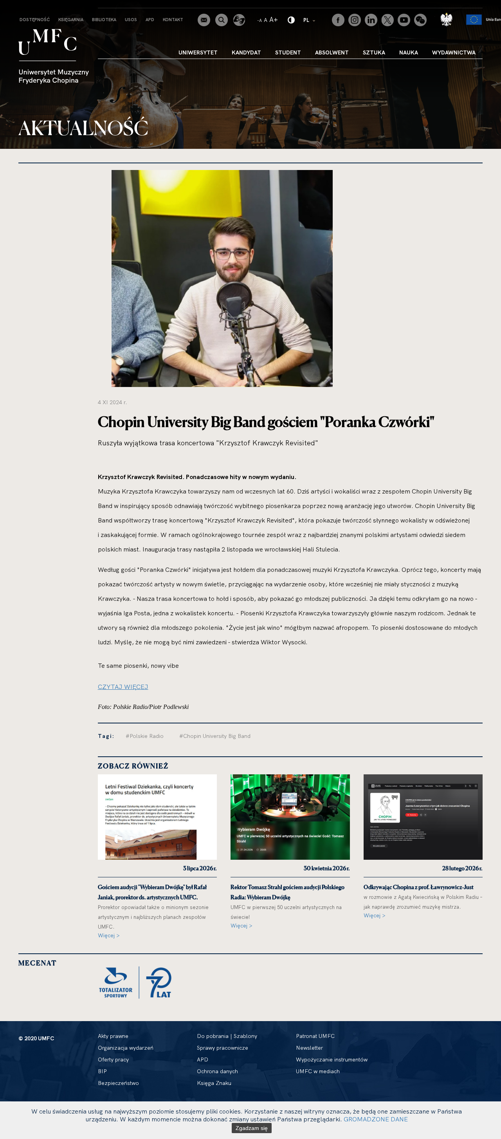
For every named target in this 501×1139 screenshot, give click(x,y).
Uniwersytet (198, 52)
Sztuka (374, 52)
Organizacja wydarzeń (125, 1047)
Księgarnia (70, 19)
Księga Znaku (214, 1083)
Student (288, 52)
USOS (131, 19)
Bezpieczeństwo (118, 1083)
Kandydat (246, 52)
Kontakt (173, 19)
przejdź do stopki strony (40, 6)
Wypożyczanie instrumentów (332, 1059)
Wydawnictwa (454, 52)
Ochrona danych (217, 1071)
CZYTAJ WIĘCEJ (123, 687)
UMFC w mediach (318, 1071)
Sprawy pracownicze (222, 1047)
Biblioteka (104, 19)
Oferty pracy (113, 1059)
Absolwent (332, 52)
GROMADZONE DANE (376, 1119)
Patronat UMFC (315, 1036)
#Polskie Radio (145, 735)
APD (150, 19)
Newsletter (309, 1047)
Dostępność (35, 19)
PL (309, 19)
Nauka (408, 52)
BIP (102, 1071)
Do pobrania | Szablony (227, 1036)
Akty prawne (113, 1036)
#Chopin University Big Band (214, 735)
